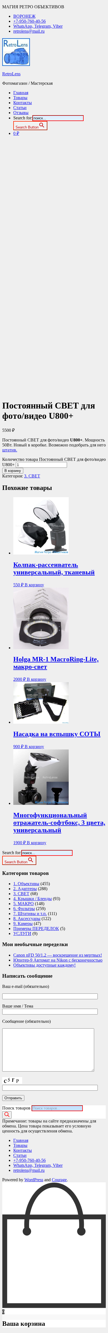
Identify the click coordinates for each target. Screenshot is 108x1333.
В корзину (12, 471)
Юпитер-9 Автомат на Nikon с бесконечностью (57, 960)
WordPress (33, 1179)
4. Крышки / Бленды (32, 898)
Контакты (22, 102)
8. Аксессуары (26, 918)
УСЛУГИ (22, 933)
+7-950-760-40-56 (29, 21)
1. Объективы (26, 883)
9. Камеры (23, 923)
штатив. (9, 450)
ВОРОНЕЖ (24, 16)
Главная (20, 92)
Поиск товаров (16, 1108)
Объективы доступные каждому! (44, 965)
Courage (59, 1179)
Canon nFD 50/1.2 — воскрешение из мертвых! (57, 955)
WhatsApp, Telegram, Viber (38, 26)
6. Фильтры (24, 908)
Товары (20, 97)
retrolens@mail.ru (29, 31)
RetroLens (11, 73)
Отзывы (21, 112)
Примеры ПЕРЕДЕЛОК (36, 928)
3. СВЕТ (32, 476)
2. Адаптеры (25, 888)
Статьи (20, 107)
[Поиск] (7, 1115)
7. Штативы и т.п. (30, 913)
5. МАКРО (23, 903)
